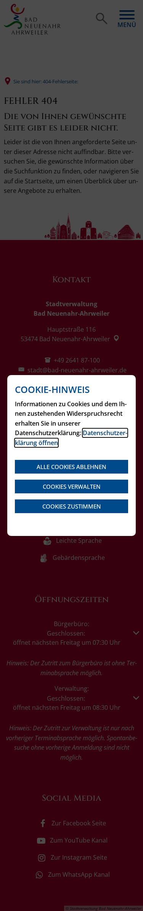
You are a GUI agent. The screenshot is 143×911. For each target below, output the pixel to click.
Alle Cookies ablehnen (71, 467)
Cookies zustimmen (71, 506)
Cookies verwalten (72, 486)
